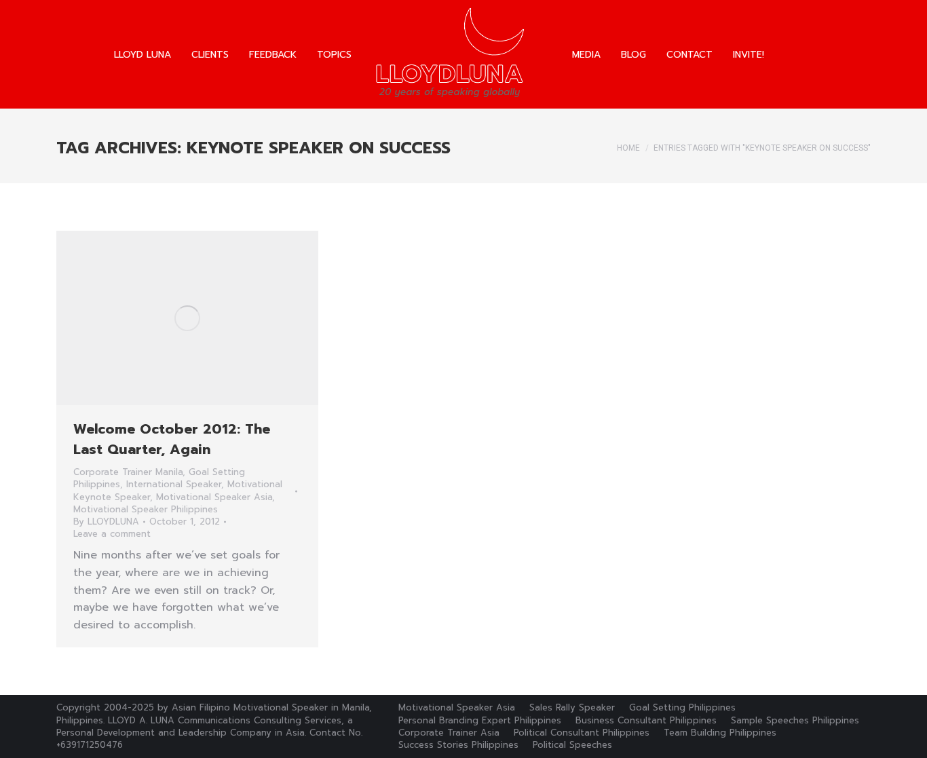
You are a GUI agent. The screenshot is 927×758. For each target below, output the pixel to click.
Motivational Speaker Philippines (145, 509)
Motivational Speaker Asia (214, 497)
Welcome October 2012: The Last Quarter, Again (171, 439)
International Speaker (173, 484)
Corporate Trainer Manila (128, 472)
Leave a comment (112, 534)
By (106, 522)
